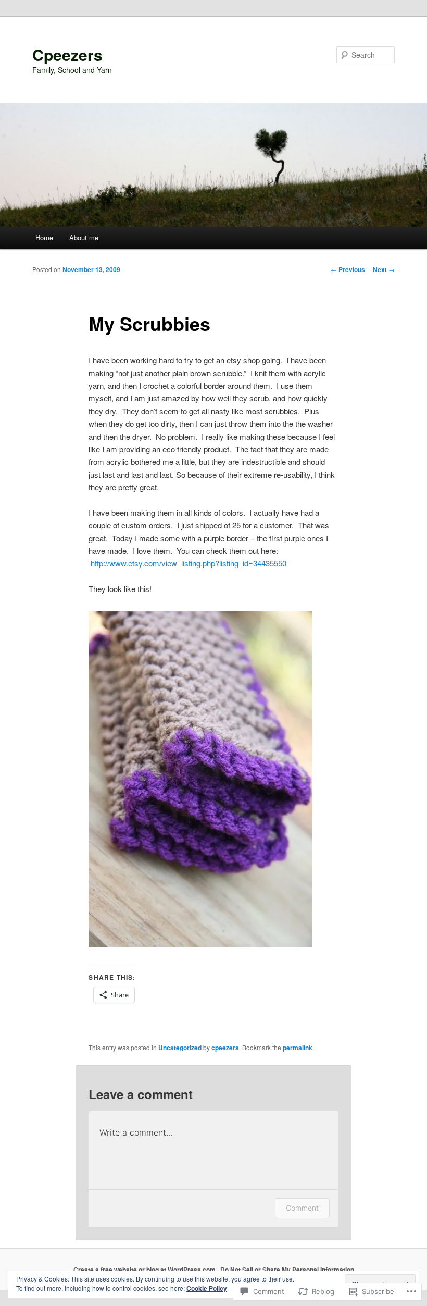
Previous (348, 269)
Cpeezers (67, 54)
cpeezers (225, 1047)
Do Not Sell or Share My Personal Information (287, 1269)
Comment (302, 1207)
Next (384, 269)
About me (83, 237)
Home (44, 237)
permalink (297, 1047)
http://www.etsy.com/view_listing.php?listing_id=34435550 (188, 563)
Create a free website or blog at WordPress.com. (145, 1269)
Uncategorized (180, 1047)
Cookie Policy (206, 1288)
